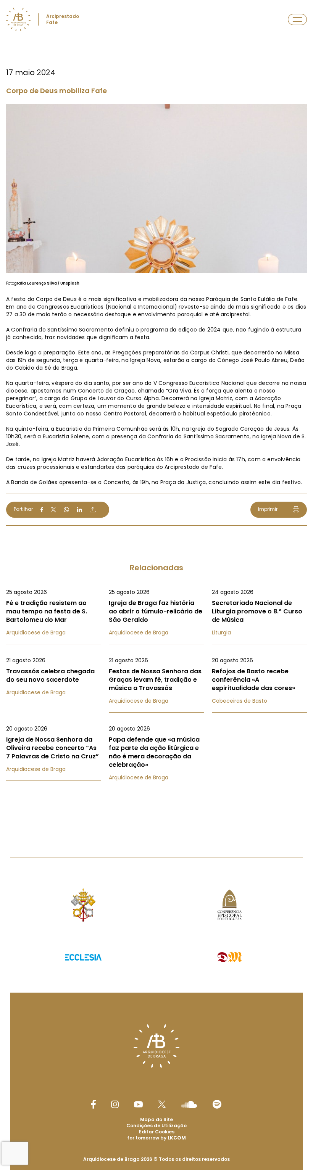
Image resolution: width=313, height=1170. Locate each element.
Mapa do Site (156, 1119)
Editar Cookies (156, 1132)
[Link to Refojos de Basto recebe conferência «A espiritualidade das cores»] (259, 681)
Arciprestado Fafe (62, 19)
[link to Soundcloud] (189, 1104)
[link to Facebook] (93, 1104)
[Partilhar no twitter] (53, 509)
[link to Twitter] (162, 1104)
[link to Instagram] (115, 1104)
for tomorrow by (156, 1138)
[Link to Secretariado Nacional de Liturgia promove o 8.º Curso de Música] (259, 612)
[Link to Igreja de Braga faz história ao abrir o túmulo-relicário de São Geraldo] (156, 612)
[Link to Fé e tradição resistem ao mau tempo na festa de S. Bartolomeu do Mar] (53, 612)
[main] (156, 413)
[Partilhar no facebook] (41, 509)
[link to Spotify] (217, 1104)
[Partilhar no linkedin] (79, 509)
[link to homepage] (18, 19)
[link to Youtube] (138, 1104)
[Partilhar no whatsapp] (66, 509)
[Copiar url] (93, 509)
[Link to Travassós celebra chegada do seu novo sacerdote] (53, 676)
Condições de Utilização (156, 1125)
